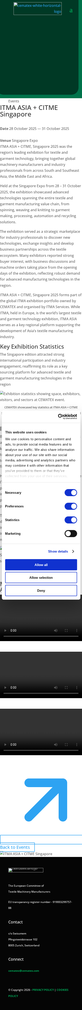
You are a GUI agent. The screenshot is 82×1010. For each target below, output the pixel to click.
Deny (41, 590)
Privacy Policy (43, 990)
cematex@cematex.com (23, 971)
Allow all (41, 564)
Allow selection (41, 577)
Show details (58, 551)
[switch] (71, 506)
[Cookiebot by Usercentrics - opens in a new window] (58, 417)
